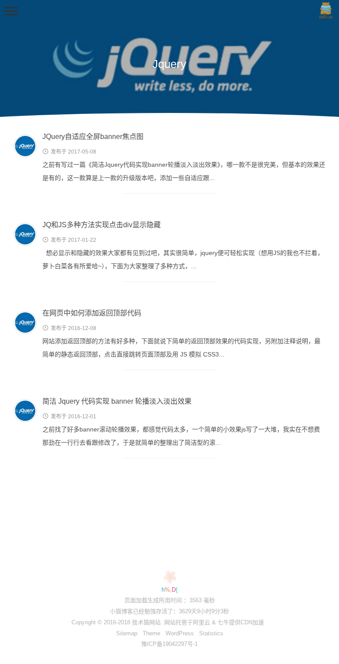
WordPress (180, 633)
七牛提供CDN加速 (241, 622)
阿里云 (201, 622)
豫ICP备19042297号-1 (169, 644)
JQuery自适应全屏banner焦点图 (92, 136)
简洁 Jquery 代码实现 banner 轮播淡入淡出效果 (117, 401)
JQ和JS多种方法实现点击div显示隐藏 (101, 225)
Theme (151, 633)
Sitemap (126, 633)
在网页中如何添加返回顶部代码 (91, 313)
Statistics (211, 633)
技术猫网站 (146, 622)
